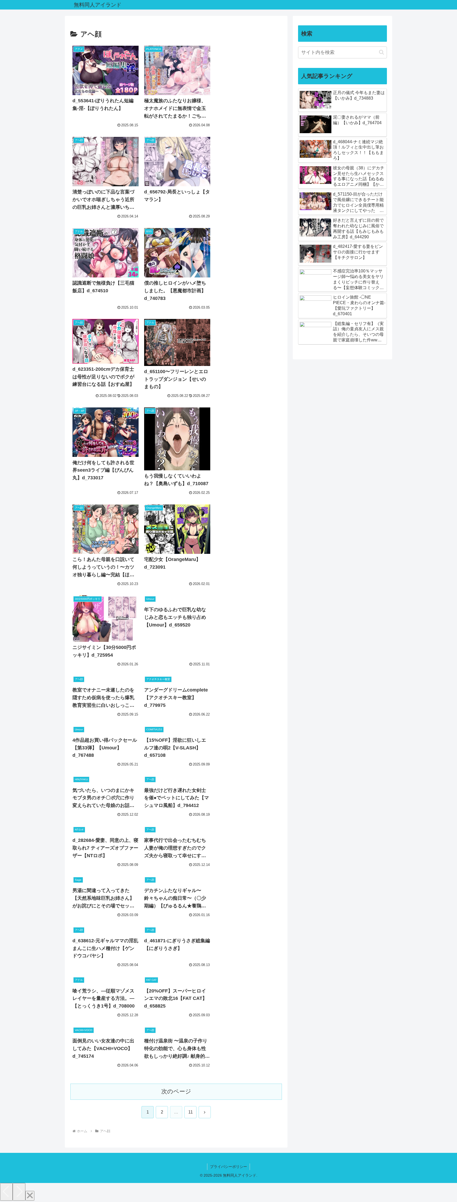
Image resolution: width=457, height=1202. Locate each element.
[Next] (19, 1192)
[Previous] (6, 1192)
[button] (381, 52)
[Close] (29, 1196)
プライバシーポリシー (228, 1166)
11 (190, 1112)
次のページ (176, 1091)
